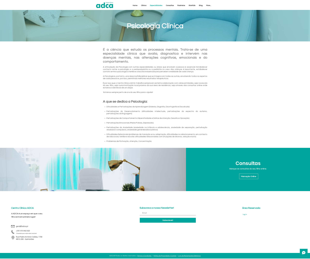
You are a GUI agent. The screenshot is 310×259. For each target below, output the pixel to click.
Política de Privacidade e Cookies (165, 256)
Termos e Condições (144, 256)
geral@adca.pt (22, 226)
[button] (143, 5)
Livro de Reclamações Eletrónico (189, 256)
